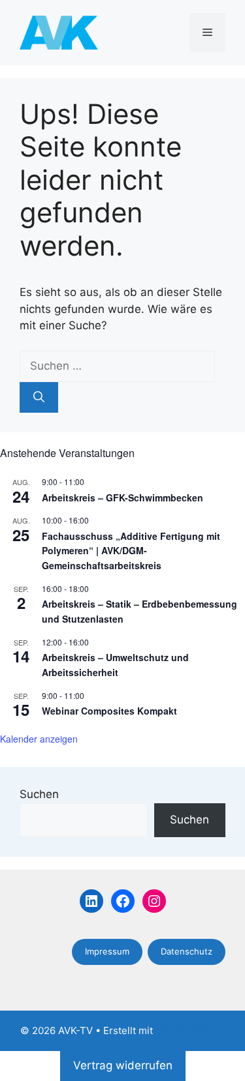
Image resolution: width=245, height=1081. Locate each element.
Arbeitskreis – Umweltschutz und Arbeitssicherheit (115, 665)
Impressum (107, 951)
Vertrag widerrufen (122, 1065)
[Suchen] (39, 397)
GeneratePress (190, 1030)
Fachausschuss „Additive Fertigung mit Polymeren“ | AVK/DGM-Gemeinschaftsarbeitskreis (131, 550)
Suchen (39, 794)
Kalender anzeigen (39, 738)
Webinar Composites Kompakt (109, 710)
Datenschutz (186, 951)
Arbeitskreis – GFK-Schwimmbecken (122, 497)
